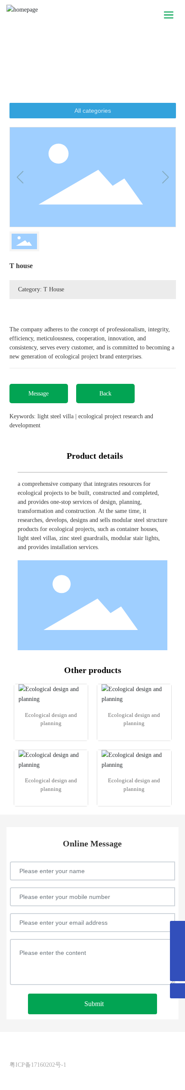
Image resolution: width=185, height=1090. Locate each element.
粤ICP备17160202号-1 (37, 1065)
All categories (92, 110)
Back (105, 393)
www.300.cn (38, 1053)
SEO (63, 1053)
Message (38, 393)
